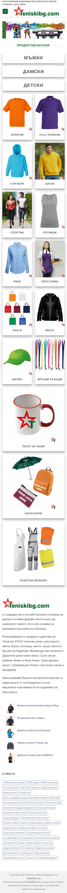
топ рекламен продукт (46, 858)
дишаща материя (28, 828)
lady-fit (24, 787)
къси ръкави (25, 838)
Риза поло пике (54, 802)
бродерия (28, 807)
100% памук (33, 782)
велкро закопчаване (45, 807)
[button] (5, 11)
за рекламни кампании (13, 833)
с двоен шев (25, 853)
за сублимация (10, 838)
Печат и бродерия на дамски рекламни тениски (25, 797)
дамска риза (37, 822)
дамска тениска (52, 822)
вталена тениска (11, 822)
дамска (25, 822)
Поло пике (54, 797)
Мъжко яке (25, 792)
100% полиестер (49, 782)
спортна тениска (41, 853)
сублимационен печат (13, 858)
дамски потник (10, 828)
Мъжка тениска (10, 792)
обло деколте (9, 843)
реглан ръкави (10, 853)
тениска (30, 858)
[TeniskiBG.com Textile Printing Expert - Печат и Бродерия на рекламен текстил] (36, 11)
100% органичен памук (14, 782)
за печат (42, 828)
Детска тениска (50, 787)
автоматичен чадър (12, 807)
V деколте (35, 787)
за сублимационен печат (38, 833)
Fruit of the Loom (11, 787)
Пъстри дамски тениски (14, 802)
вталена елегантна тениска (35, 818)
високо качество (38, 812)
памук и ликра (25, 843)
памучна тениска (11, 848)
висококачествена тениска (15, 812)
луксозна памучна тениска (46, 838)
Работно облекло (36, 802)
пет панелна (27, 848)
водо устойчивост (11, 818)
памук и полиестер (43, 843)
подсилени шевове (45, 848)
